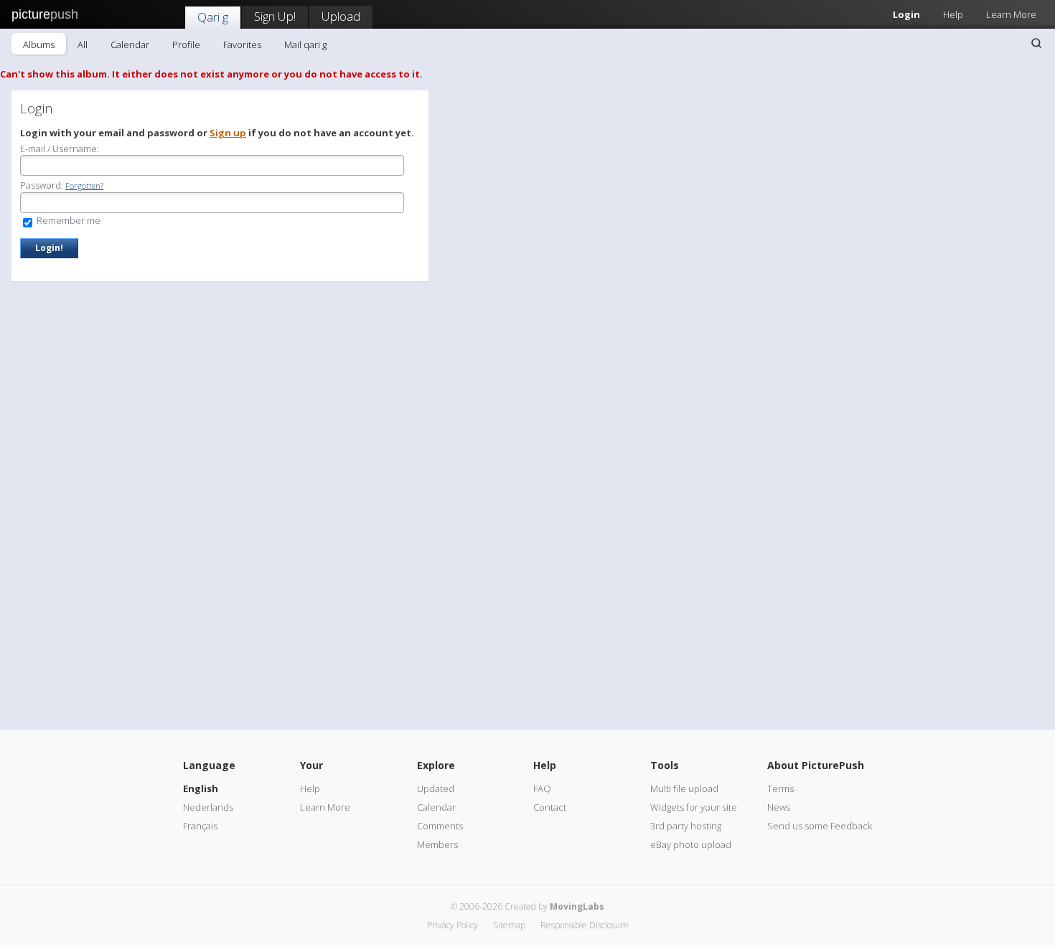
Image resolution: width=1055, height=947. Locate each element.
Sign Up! (275, 16)
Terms (780, 788)
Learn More (1011, 14)
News (778, 807)
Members (437, 844)
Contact (549, 807)
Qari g (212, 17)
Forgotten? (84, 185)
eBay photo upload (690, 844)
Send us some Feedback (819, 825)
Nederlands (208, 807)
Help (953, 14)
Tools (664, 765)
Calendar (130, 44)
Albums (39, 44)
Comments (440, 825)
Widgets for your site (693, 807)
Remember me (67, 220)
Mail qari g (305, 44)
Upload (341, 16)
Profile (186, 44)
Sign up (228, 132)
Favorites (242, 44)
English (200, 788)
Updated (435, 788)
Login (906, 14)
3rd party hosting (685, 825)
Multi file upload (684, 788)
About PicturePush (815, 765)
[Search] (1036, 43)
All (83, 44)
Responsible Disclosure (584, 925)
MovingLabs (577, 906)
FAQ (542, 788)
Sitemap (509, 925)
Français (200, 825)
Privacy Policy (452, 925)
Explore (436, 765)
